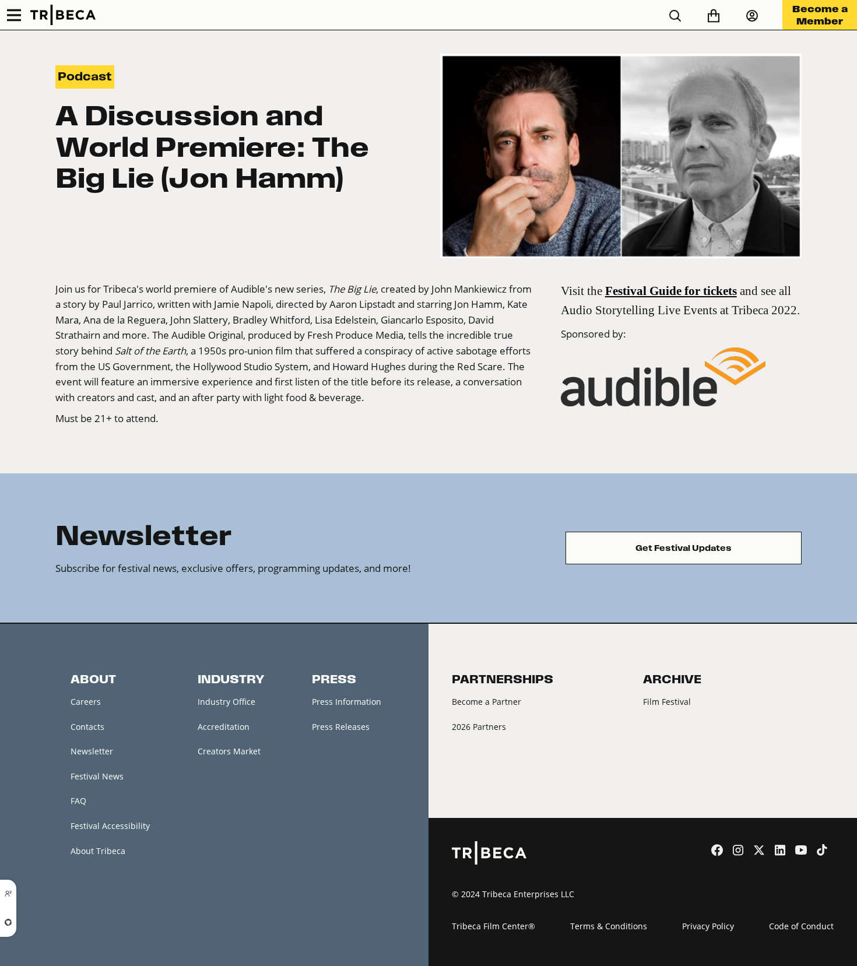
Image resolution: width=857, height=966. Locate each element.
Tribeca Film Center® (493, 926)
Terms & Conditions (608, 926)
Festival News (97, 776)
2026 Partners (479, 726)
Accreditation (224, 726)
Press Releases (341, 726)
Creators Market (229, 751)
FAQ (78, 800)
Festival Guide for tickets (671, 291)
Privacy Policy (708, 926)
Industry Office (226, 701)
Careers (86, 701)
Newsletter (92, 751)
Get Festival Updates (683, 548)
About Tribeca (98, 850)
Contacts (87, 726)
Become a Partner (486, 701)
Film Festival (667, 701)
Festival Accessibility (110, 825)
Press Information (346, 701)
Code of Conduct (801, 926)
